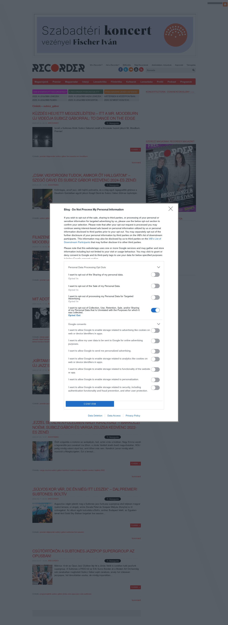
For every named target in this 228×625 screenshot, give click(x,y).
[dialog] (114, 312)
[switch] (155, 274)
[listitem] (114, 267)
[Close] (172, 210)
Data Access (114, 415)
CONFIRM (90, 404)
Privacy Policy (133, 415)
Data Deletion (95, 415)
